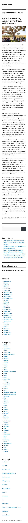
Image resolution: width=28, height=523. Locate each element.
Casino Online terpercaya (9, 473)
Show (5, 432)
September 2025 (8, 298)
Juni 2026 (6, 285)
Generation (7, 384)
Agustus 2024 (7, 321)
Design (5, 365)
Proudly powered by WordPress (15, 520)
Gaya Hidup (7, 383)
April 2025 (6, 305)
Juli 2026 (6, 283)
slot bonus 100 (6, 488)
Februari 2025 (7, 309)
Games (5, 381)
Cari (3, 226)
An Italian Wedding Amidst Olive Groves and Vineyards (12, 20)
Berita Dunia (7, 352)
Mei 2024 (6, 326)
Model (5, 403)
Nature (5, 411)
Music (5, 407)
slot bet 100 (5, 462)
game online (7, 379)
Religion (6, 422)
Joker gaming (5, 480)
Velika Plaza (7, 5)
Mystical (6, 409)
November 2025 (8, 294)
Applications (7, 348)
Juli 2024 (6, 323)
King (5, 398)
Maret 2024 (7, 330)
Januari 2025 (7, 311)
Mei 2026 (6, 287)
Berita (5, 350)
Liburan (6, 400)
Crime (5, 364)
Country (6, 362)
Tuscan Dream (5, 218)
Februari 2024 (7, 332)
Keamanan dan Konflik (10, 392)
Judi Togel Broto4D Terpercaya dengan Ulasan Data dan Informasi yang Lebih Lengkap (14, 242)
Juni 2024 (6, 324)
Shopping (6, 430)
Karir (5, 390)
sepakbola (6, 426)
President (6, 417)
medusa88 (5, 511)
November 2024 (8, 315)
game (5, 377)
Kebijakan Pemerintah (10, 394)
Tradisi (5, 441)
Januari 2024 (7, 334)
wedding (10, 217)
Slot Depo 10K (6, 477)
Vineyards (11, 218)
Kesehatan (6, 396)
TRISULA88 (5, 503)
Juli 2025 (6, 300)
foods (5, 375)
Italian (24, 217)
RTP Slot (4, 465)
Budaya (5, 356)
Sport (5, 436)
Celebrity (6, 360)
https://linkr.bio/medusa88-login (11, 507)
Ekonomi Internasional (10, 371)
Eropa (5, 373)
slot (3, 499)
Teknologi (6, 439)
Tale (5, 438)
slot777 (4, 492)
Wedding (16, 218)
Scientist (6, 424)
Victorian (6, 445)
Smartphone (7, 434)
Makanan (6, 402)
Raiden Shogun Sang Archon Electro (13, 250)
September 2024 (8, 319)
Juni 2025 (6, 302)
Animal (5, 347)
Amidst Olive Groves (17, 217)
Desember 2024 (8, 313)
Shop (5, 428)
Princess (6, 419)
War (5, 447)
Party (5, 415)
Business (6, 358)
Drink (5, 369)
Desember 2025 (8, 292)
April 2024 (6, 328)
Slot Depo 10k (6, 469)
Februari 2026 (7, 288)
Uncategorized (7, 443)
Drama (5, 367)
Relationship (7, 420)
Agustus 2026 (7, 281)
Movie (5, 405)
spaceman (5, 496)
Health (5, 386)
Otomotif (6, 413)
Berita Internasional (9, 354)
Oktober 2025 (7, 296)
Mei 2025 (6, 304)
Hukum (6, 388)
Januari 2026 (7, 290)
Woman (6, 451)
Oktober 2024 (7, 317)
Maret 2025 (7, 307)
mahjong (4, 484)
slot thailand (5, 515)
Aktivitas (6, 345)
